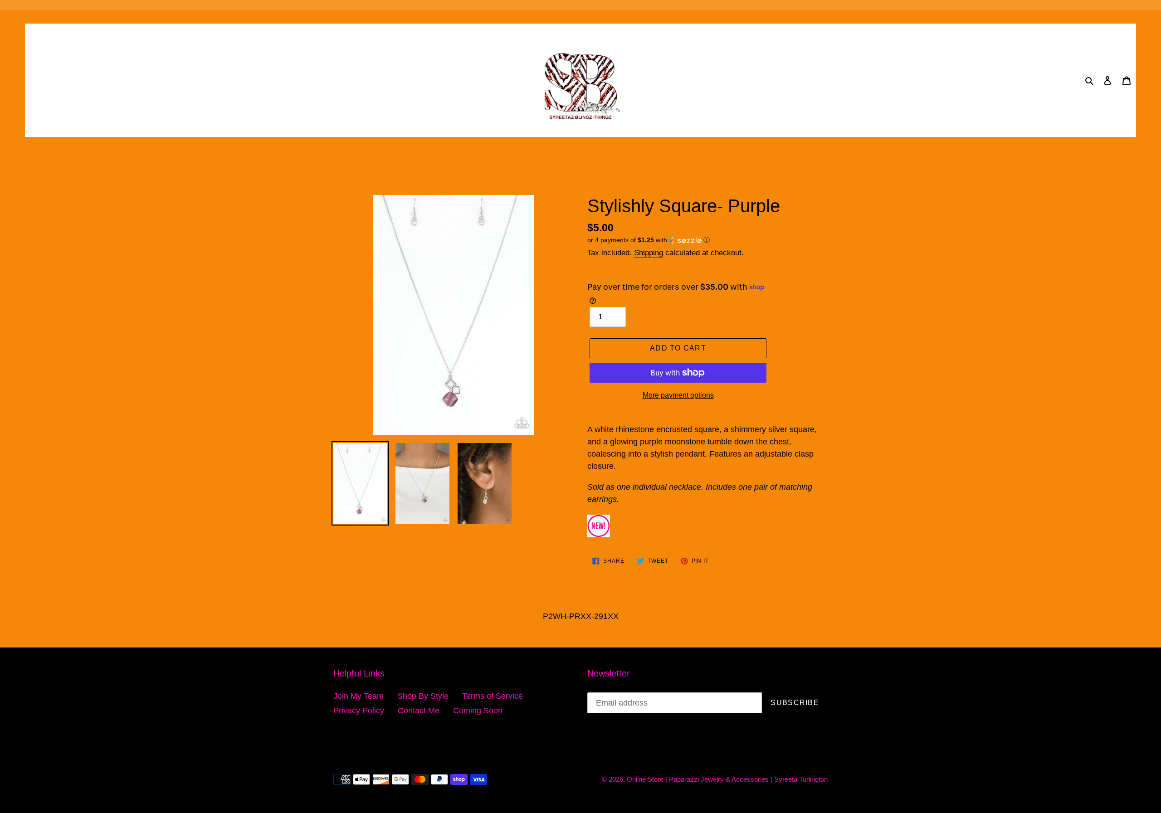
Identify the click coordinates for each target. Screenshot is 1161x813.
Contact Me (418, 710)
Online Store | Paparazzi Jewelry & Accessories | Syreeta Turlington (727, 779)
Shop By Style (423, 696)
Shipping (648, 252)
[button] (648, 240)
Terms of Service (492, 696)
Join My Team (358, 696)
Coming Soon (477, 710)
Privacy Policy (358, 710)
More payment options (678, 395)
